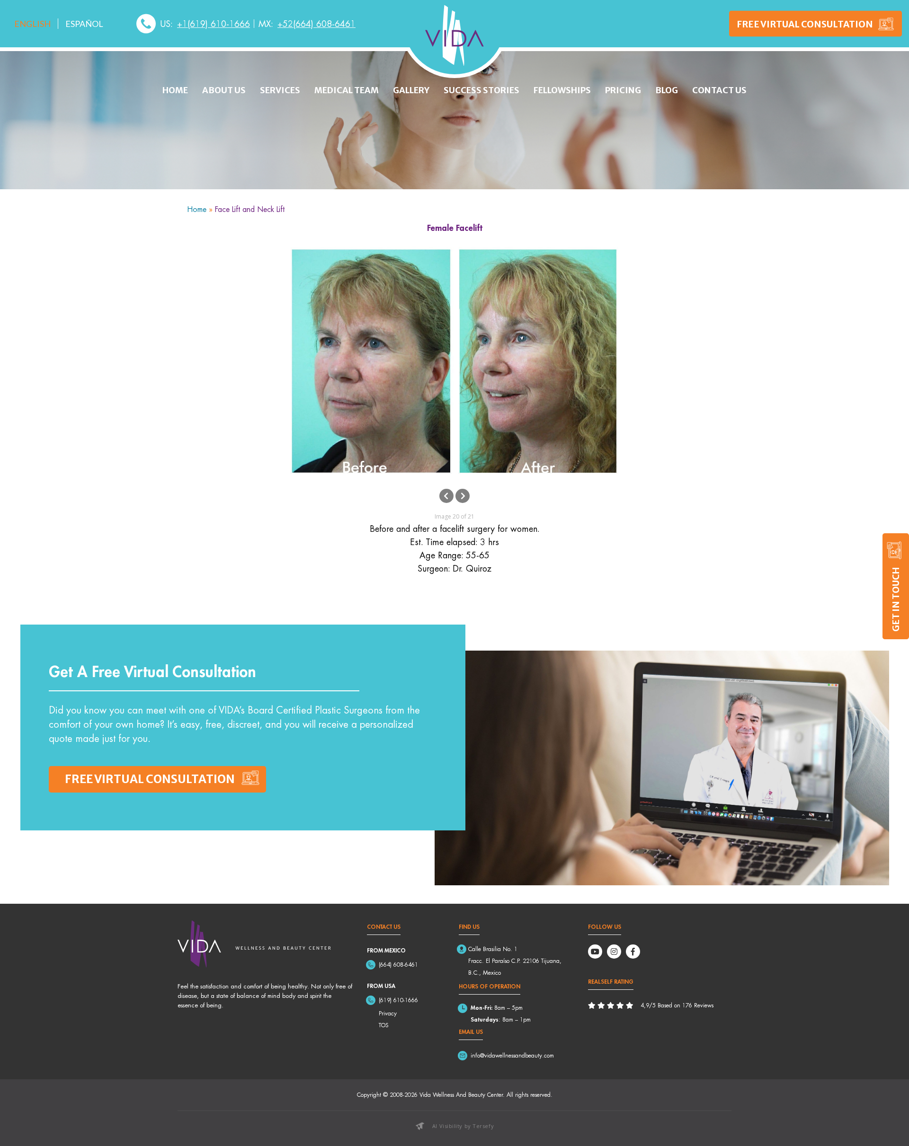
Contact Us (719, 90)
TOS (384, 1025)
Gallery (411, 90)
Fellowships (562, 90)
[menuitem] (32, 23)
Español (84, 23)
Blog (666, 90)
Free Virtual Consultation (805, 23)
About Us (224, 90)
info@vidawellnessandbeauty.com (512, 1055)
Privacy (388, 1013)
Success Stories (481, 90)
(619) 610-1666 (398, 1000)
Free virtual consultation (150, 779)
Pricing (623, 90)
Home (175, 90)
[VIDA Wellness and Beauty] (454, 35)
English (32, 23)
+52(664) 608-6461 (316, 23)
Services (280, 90)
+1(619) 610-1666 (213, 23)
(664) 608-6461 (398, 965)
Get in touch (895, 599)
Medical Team (346, 90)
